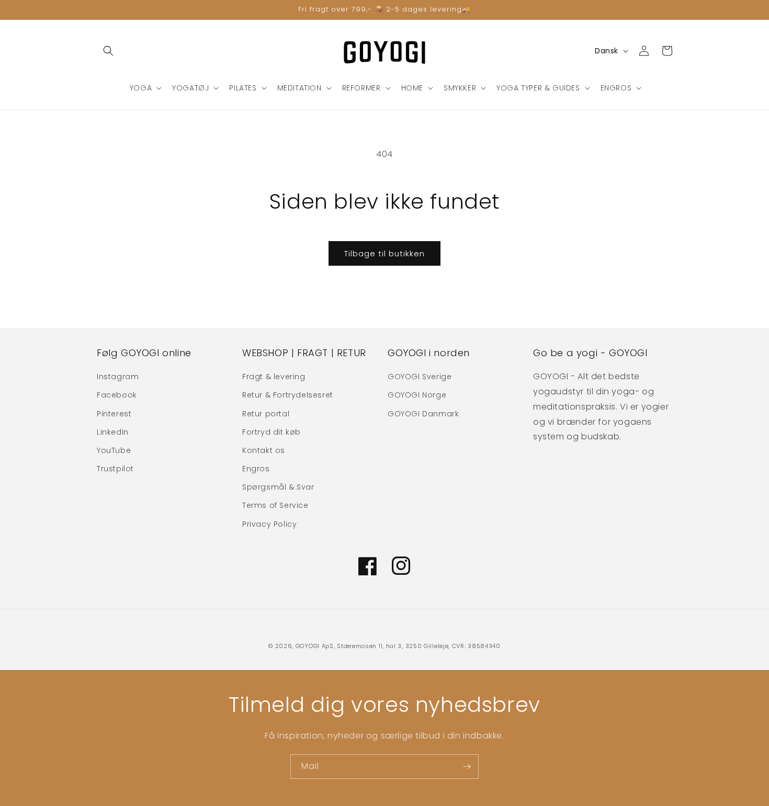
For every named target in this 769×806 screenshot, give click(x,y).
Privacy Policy (269, 524)
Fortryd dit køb (271, 432)
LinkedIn (113, 432)
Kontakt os (263, 450)
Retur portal (265, 413)
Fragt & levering (274, 376)
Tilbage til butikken (384, 253)
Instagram (118, 376)
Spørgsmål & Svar (278, 487)
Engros (256, 468)
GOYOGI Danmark (423, 413)
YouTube (114, 450)
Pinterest (114, 413)
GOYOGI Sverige (419, 376)
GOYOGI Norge (417, 395)
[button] (108, 50)
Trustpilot (115, 468)
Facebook (117, 395)
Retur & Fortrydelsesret (287, 395)
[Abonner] (466, 766)
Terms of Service (275, 505)
